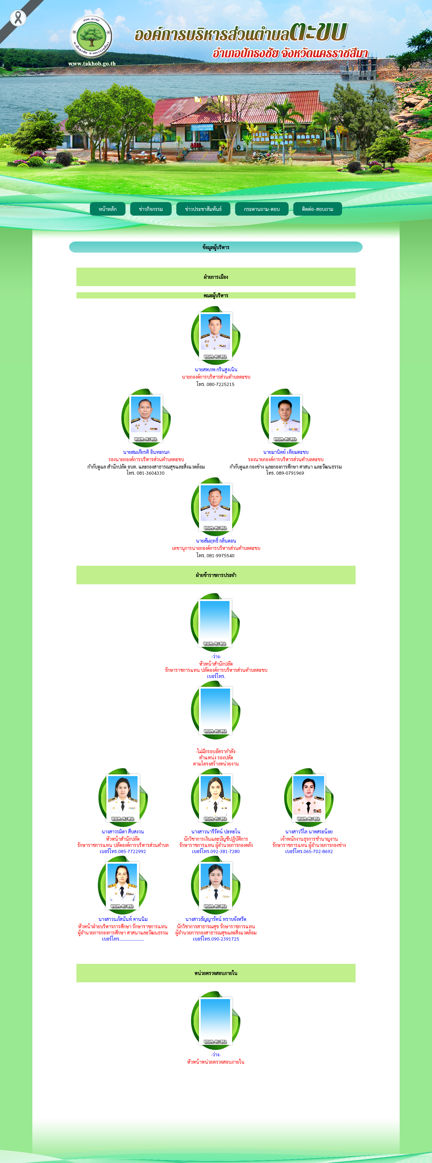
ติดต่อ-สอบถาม (317, 209)
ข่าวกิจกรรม (151, 209)
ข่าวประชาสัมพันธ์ (203, 209)
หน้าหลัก (108, 209)
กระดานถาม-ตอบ (262, 209)
